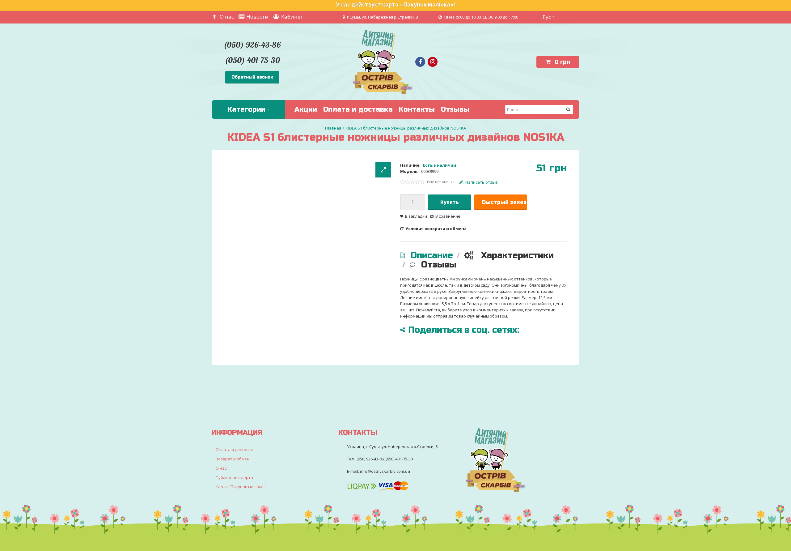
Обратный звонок (252, 77)
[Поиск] (568, 109)
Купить (449, 202)
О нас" (222, 468)
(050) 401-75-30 (252, 60)
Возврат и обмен (232, 459)
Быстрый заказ (504, 202)
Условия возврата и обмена (435, 228)
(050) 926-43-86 (252, 45)
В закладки (416, 216)
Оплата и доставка (234, 449)
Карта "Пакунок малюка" (240, 486)
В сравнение (447, 216)
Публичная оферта (234, 477)
